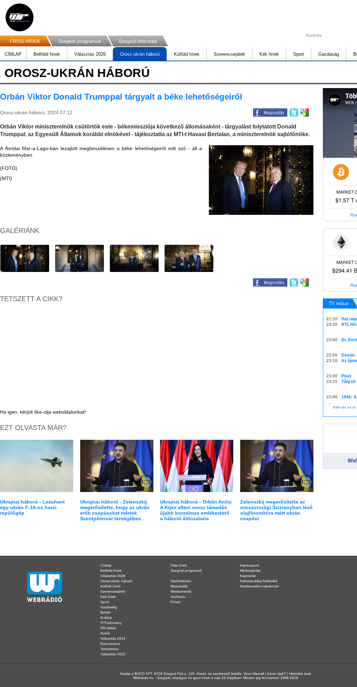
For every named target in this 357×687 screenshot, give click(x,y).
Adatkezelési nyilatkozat (259, 586)
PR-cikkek (108, 628)
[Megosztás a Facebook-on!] (269, 111)
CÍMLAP (13, 54)
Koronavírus (110, 644)
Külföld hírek (186, 54)
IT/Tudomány (111, 623)
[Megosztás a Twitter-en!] (293, 111)
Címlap (106, 565)
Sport (298, 54)
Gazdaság (328, 54)
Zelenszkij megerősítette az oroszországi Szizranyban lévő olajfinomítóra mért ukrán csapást (276, 510)
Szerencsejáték (229, 54)
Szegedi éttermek (138, 41)
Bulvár (105, 612)
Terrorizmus (109, 649)
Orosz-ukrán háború (140, 54)
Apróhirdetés (180, 581)
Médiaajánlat (250, 570)
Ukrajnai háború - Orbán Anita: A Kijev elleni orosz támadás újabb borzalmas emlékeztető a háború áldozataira (196, 510)
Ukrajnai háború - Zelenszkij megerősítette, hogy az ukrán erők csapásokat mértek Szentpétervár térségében (115, 510)
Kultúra (106, 617)
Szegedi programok (79, 41)
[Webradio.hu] (19, 17)
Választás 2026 (90, 54)
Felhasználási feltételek (259, 581)
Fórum (175, 602)
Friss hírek (178, 565)
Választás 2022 (113, 654)
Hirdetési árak (300, 674)
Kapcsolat (248, 576)
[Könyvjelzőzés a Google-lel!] (304, 111)
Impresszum (249, 565)
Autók (105, 633)
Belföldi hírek (46, 54)
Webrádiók (179, 586)
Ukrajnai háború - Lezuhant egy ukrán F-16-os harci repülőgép (32, 507)
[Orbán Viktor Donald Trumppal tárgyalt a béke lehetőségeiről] (261, 180)
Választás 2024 (113, 638)
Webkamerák (180, 591)
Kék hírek (269, 54)
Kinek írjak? (276, 674)
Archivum (177, 597)
